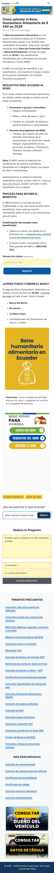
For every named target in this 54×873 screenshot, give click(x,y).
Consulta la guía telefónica (20, 717)
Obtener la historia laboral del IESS (24, 637)
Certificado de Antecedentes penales (26, 677)
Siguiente (27, 271)
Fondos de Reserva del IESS (20, 737)
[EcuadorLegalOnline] (10, 3)
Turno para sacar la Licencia (20, 644)
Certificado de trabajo (17, 784)
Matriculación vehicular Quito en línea (26, 664)
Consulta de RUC (14, 710)
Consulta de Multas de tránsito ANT (25, 657)
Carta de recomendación (18, 797)
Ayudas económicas (13, 497)
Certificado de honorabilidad (21, 777)
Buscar (44, 515)
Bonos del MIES (33, 497)
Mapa (33, 869)
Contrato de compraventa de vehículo (26, 771)
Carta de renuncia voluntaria (21, 791)
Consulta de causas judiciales (21, 704)
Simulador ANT (13, 650)
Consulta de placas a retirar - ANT (24, 670)
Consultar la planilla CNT (19, 724)
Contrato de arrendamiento (20, 764)
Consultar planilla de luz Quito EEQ (24, 730)
